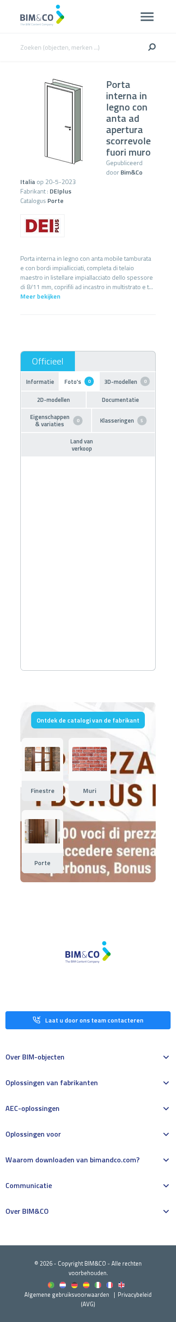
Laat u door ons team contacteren (94, 1020)
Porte (55, 200)
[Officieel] (48, 361)
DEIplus (60, 191)
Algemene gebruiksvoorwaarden (66, 1294)
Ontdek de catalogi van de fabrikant (88, 720)
